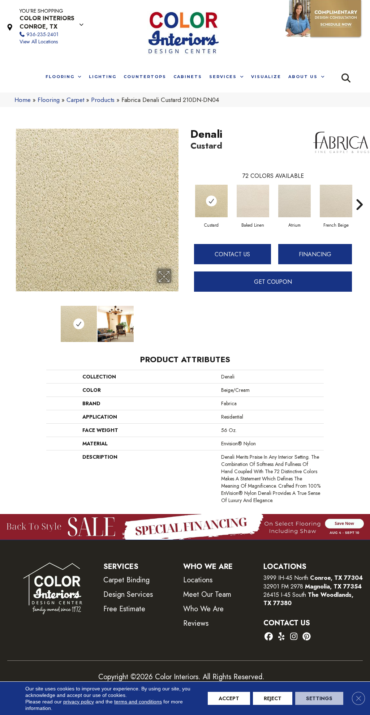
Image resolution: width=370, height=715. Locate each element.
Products (103, 99)
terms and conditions (138, 702)
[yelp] (281, 637)
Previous (18, 320)
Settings (319, 698)
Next (176, 320)
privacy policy (78, 702)
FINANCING (315, 254)
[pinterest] (306, 637)
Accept (229, 698)
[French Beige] (336, 201)
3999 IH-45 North (285, 578)
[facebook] (268, 637)
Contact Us (232, 254)
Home (22, 99)
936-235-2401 (42, 34)
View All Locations (39, 41)
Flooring (49, 99)
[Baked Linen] (253, 201)
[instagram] (294, 637)
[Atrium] (294, 201)
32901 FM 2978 (312, 586)
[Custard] (211, 201)
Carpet (75, 99)
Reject (272, 698)
